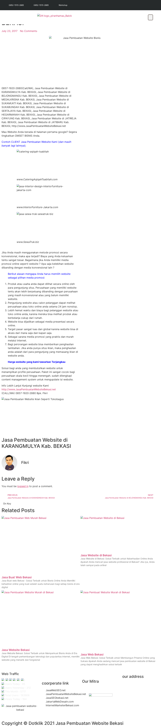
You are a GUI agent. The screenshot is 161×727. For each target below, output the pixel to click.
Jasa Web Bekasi (91, 654)
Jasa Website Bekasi (16, 650)
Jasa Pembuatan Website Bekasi (89, 723)
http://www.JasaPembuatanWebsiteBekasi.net (29, 389)
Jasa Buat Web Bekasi (17, 577)
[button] (150, 17)
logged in (22, 486)
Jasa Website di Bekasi (96, 555)
